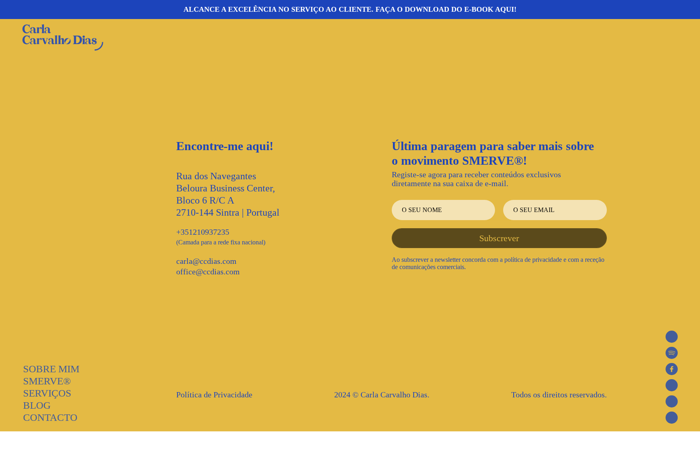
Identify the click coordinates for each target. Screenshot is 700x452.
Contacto (50, 417)
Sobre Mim (51, 368)
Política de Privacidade (214, 394)
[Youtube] (672, 401)
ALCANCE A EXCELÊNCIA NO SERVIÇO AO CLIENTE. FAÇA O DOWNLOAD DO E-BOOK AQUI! (350, 9)
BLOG (37, 405)
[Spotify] (672, 353)
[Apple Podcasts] (672, 337)
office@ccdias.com (208, 271)
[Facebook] (672, 369)
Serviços (47, 393)
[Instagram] (672, 385)
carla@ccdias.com (206, 261)
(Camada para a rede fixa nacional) (220, 242)
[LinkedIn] (672, 418)
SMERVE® (47, 381)
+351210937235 (202, 231)
